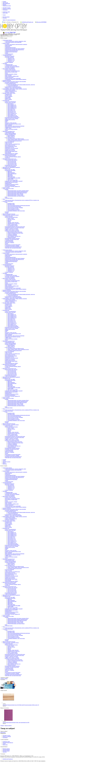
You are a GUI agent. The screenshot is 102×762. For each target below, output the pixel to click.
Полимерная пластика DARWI (11, 182)
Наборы (9, 221)
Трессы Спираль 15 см (12, 113)
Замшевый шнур (8, 94)
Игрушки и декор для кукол (10, 122)
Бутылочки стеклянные (10, 67)
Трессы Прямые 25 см (12, 107)
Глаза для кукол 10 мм (12, 163)
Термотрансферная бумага (10, 47)
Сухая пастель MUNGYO (13, 85)
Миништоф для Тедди (9, 147)
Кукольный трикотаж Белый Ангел (12, 117)
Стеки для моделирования (10, 166)
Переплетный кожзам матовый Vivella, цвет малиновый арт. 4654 (16, 722)
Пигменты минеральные (10, 185)
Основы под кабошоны (12, 234)
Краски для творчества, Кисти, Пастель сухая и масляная (14, 81)
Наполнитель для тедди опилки (11, 148)
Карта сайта (5, 12)
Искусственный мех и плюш (11, 146)
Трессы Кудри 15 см (12, 111)
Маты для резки (8, 75)
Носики (6, 212)
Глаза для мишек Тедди (10, 137)
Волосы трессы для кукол (10, 102)
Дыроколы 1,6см (11, 58)
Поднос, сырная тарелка (12, 224)
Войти (4, 19)
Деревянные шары (9, 64)
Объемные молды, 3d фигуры (13, 223)
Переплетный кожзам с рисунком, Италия (16, 195)
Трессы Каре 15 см (11, 110)
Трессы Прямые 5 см (12, 104)
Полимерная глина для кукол (11, 165)
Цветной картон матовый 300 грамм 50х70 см (14, 49)
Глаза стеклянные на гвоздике (14, 209)
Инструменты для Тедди (10, 145)
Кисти (6, 72)
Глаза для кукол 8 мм (12, 162)
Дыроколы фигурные (7, 54)
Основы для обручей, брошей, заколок (13, 156)
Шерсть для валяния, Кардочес (9, 213)
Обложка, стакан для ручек (13, 222)
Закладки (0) (5, 2)
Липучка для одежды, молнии (11, 129)
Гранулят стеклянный (9, 141)
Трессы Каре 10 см (11, 109)
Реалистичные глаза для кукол (11, 159)
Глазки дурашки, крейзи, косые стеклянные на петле (18, 139)
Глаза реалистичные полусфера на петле (16, 138)
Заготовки (5, 63)
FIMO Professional (11, 172)
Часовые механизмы (12, 237)
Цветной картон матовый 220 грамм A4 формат (14, 48)
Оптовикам (5, 9)
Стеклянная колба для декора (11, 65)
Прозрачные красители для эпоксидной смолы (14, 227)
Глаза (6, 202)
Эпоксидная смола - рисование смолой (11, 214)
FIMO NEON (10, 175)
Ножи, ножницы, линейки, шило (12, 76)
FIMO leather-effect (11, 176)
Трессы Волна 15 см (12, 112)
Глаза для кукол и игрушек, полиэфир (15, 207)
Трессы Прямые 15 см (12, 105)
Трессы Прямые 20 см (12, 106)
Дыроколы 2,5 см (11, 59)
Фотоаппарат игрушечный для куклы (12, 127)
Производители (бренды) (8, 742)
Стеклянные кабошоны (12, 235)
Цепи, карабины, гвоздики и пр (14, 236)
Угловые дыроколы (9, 62)
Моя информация (6, 3)
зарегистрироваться (11, 19)
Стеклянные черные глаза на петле (15, 140)
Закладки (5, 751)
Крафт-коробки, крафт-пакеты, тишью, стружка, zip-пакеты (15, 88)
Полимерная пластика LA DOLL (11, 184)
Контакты (5, 463)
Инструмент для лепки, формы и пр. (12, 186)
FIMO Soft (10, 171)
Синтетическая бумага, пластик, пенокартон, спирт (15, 41)
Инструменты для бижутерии (11, 71)
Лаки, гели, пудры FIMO (13, 180)
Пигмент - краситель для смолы (11, 228)
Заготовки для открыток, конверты (12, 66)
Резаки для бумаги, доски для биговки (13, 78)
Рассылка (5, 17)
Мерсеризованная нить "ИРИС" (11, 153)
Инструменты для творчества (9, 68)
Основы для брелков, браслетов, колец (15, 233)
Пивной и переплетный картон (11, 50)
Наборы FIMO (10, 178)
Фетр (4, 199)
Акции (4, 14)
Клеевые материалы (7, 80)
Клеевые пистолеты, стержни (11, 74)
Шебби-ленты (8, 98)
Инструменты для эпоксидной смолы (12, 244)
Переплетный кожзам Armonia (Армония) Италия (18, 191)
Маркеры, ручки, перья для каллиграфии (13, 87)
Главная (4, 1)
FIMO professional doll (12, 173)
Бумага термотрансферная (10, 133)
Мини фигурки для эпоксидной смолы (13, 247)
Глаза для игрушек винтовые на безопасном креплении (19, 205)
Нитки (6, 130)
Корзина (4, 4)
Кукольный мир (6, 100)
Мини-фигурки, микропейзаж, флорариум (11, 167)
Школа (4, 462)
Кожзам (6, 189)
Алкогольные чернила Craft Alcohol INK (13, 42)
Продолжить (3, 732)
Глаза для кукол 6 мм (12, 160)
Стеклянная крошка (9, 240)
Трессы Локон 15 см (12, 114)
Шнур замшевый (8, 124)
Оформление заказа (7, 5)
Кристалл (9, 220)
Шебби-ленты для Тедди (10, 150)
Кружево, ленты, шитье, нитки (9, 93)
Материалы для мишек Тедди (9, 131)
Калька (6, 52)
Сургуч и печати (6, 187)
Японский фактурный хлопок (11, 151)
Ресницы (7, 211)
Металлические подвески (10, 155)
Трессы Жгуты (10, 103)
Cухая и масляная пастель (10, 83)
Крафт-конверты (8, 45)
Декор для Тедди (8, 142)
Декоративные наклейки (10, 89)
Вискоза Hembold (11, 135)
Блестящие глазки (11, 204)
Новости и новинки (7, 8)
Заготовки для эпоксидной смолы (12, 239)
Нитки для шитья (8, 96)
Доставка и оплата (6, 7)
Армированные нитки (9, 132)
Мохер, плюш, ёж (11, 136)
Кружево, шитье (8, 95)
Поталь (6, 243)
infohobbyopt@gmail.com (8, 758)
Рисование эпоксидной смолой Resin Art (13, 246)
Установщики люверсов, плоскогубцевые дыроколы (15, 79)
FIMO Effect (10, 174)
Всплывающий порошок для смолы (12, 238)
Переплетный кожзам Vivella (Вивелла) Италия (17, 192)
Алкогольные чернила (7, 40)
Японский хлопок (8, 198)
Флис (6, 121)
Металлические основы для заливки (15, 231)
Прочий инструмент (9, 77)
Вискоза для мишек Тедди (10, 134)
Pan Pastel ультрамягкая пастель (11, 82)
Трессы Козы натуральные (13, 116)
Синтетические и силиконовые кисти (12, 86)
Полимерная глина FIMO (10, 170)
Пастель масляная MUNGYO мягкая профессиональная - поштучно (21, 84)
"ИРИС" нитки (8, 128)
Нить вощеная (8, 152)
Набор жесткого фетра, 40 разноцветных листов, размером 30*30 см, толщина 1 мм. (22, 200)
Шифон (6, 120)
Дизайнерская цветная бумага (11, 51)
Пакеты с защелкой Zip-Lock (11, 90)
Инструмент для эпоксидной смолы (12, 70)
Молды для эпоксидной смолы (11, 217)
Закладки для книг (11, 219)
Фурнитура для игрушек (8, 201)
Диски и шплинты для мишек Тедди (12, 143)
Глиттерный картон (9, 53)
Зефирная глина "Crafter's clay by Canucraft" (14, 181)
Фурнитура (7, 157)
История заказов (6, 16)
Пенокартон (7, 46)
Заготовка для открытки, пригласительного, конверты (16, 44)
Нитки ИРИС (8, 97)
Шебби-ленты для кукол (10, 119)
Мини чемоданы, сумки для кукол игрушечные (14, 125)
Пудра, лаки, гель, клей (10, 169)
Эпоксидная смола (9, 216)
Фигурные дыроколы (9, 57)
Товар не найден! (8, 725)
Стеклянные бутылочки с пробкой (12, 245)
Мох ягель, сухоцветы (9, 242)
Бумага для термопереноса (10, 101)
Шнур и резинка (8, 99)
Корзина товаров (6, 748)
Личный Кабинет (6, 749)
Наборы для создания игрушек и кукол (13, 123)
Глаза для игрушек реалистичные (14, 206)
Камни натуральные (9, 241)
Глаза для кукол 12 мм (12, 164)
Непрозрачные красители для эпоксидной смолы (15, 226)
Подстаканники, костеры (13, 225)
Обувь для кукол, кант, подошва (11, 118)
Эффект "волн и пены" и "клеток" (12, 229)
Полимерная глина (6, 168)
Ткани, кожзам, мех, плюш (8, 188)
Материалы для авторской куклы (9, 158)
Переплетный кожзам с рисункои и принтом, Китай (18, 190)
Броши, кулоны (11, 218)
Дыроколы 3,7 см (11, 60)
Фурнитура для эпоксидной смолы (12, 230)
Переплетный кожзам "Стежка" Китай (15, 194)
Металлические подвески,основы (9, 154)
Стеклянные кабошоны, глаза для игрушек (16, 210)
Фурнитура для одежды (10, 149)
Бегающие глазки (11, 203)
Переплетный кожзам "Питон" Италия (15, 193)
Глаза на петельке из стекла (13, 208)
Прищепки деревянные (10, 92)
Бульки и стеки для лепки (10, 69)
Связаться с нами (6, 11)
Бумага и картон (6, 43)
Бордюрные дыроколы (9, 56)
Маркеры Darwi (8, 183)
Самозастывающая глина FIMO (14, 177)
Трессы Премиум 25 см (12, 115)
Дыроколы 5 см (11, 61)
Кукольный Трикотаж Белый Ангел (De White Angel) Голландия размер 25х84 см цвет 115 (21, 704)
